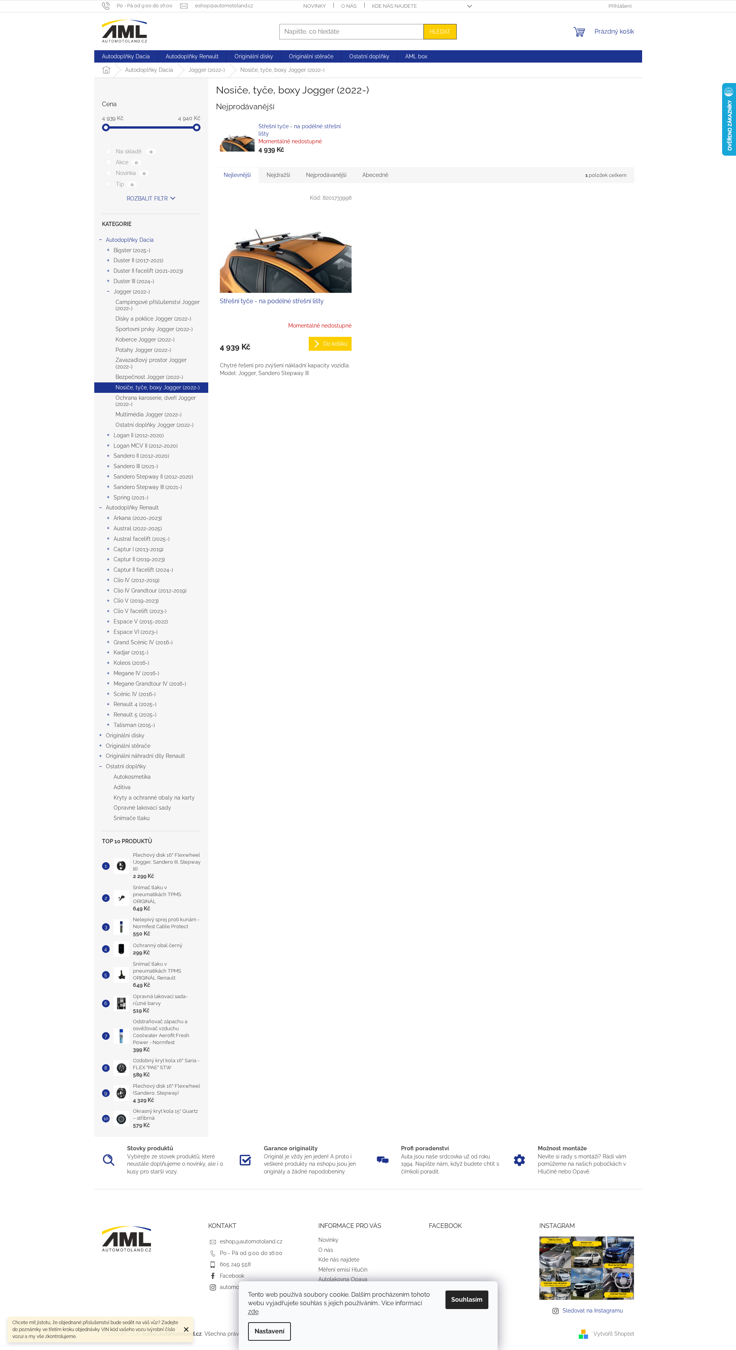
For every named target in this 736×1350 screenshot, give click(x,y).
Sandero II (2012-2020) (141, 456)
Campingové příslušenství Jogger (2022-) (158, 305)
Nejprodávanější (326, 175)
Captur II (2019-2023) (139, 559)
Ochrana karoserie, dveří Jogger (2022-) (156, 401)
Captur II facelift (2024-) (143, 570)
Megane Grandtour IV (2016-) (150, 684)
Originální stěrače (128, 746)
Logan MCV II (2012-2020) (146, 446)
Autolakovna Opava (342, 1279)
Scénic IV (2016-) (135, 694)
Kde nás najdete (394, 6)
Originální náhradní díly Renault (145, 756)
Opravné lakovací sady (142, 808)
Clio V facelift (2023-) (140, 611)
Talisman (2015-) (134, 725)
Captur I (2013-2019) (138, 549)
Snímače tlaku (132, 818)
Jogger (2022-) (132, 292)
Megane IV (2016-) (136, 673)
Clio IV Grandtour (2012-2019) (150, 591)
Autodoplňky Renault (132, 507)
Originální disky (125, 735)
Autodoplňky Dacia (130, 240)
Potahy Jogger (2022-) (143, 350)
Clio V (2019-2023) (136, 601)
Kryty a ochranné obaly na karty (154, 798)
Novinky (314, 6)
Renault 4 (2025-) (135, 704)
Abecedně (375, 175)
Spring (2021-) (131, 497)
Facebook (232, 1276)
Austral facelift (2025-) (142, 539)
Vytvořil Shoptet (613, 1334)
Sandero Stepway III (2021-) (148, 487)
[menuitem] (126, 56)
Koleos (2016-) (131, 663)
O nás (349, 6)
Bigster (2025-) (132, 250)
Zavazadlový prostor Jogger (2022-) (151, 363)
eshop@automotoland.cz (251, 1241)
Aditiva (122, 787)
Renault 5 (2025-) (135, 715)
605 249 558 (235, 1264)
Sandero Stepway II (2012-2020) (153, 477)
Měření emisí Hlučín (342, 1270)
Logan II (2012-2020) (139, 435)
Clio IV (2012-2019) (137, 580)
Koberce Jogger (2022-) (145, 339)
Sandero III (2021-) (136, 466)
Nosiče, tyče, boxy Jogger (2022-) (158, 387)
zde (253, 1311)
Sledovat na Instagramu (593, 1311)
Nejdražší (278, 175)
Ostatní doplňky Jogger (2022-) (155, 425)
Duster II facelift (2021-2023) (148, 271)
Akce (127, 162)
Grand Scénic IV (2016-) (143, 642)
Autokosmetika (132, 777)
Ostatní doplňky (126, 766)
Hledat (440, 32)
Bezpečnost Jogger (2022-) (149, 377)
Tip (124, 184)
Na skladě (134, 151)
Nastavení (269, 1331)
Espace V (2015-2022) (141, 621)
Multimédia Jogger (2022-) (149, 414)
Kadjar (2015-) (131, 652)
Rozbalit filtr (147, 198)
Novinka (130, 173)
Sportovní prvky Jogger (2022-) (154, 329)
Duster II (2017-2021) (138, 260)
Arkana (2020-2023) (138, 518)
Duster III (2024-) (134, 281)
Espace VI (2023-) (136, 632)
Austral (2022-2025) (138, 528)
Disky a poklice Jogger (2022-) (153, 319)
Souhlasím (467, 1299)
